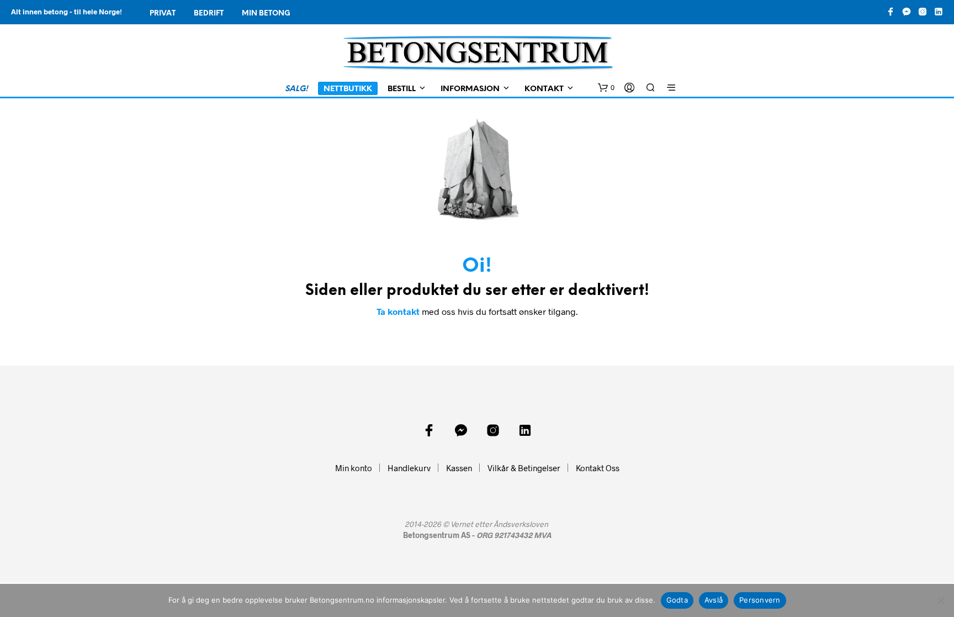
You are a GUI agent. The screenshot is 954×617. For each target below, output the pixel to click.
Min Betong (266, 13)
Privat (163, 13)
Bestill (402, 89)
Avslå (713, 599)
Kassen (459, 468)
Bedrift (209, 13)
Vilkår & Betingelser (523, 468)
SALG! (296, 89)
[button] (606, 87)
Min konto (353, 468)
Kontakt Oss (597, 468)
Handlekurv (409, 468)
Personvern (760, 599)
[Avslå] (940, 600)
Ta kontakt (398, 311)
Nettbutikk (348, 89)
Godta (677, 599)
